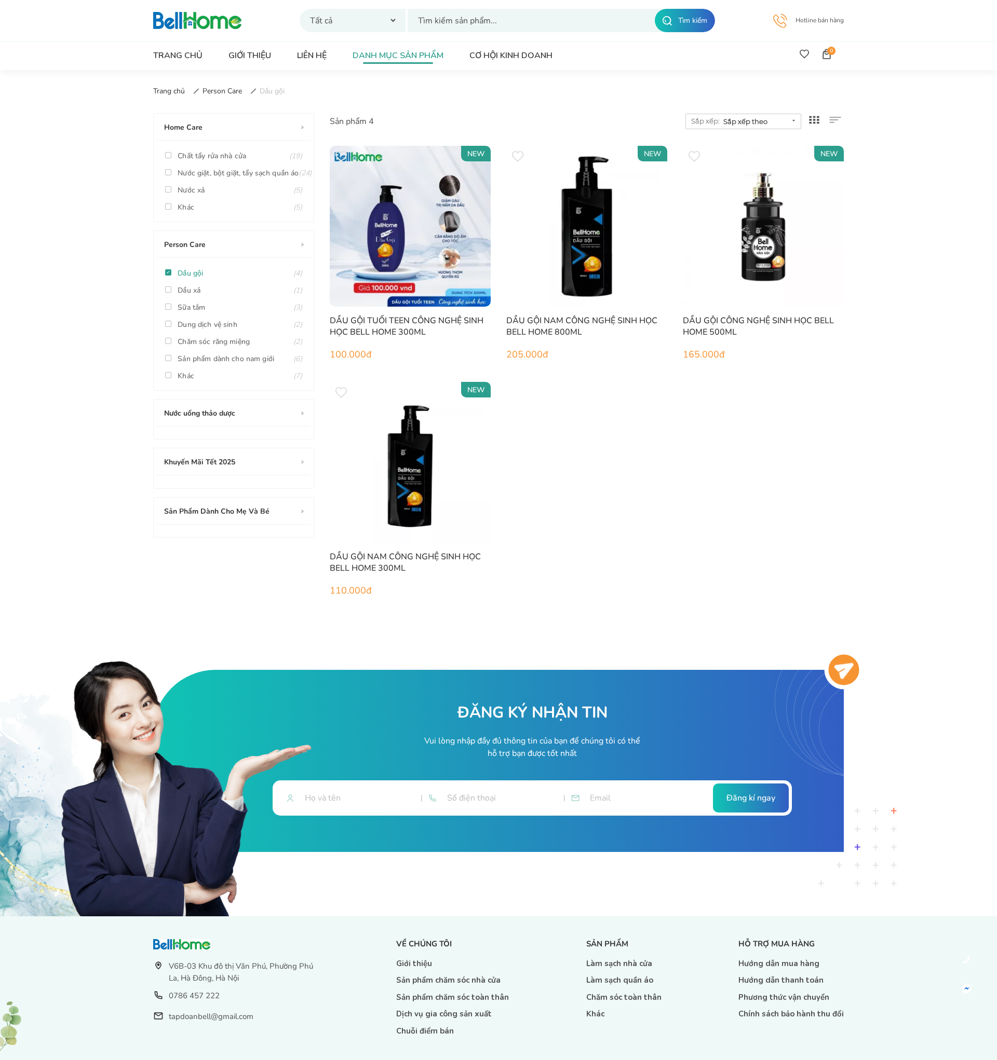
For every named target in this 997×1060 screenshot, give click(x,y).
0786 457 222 (194, 995)
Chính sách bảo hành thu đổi (791, 1014)
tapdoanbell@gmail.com (211, 1016)
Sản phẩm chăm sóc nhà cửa (448, 980)
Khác (595, 1014)
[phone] (966, 960)
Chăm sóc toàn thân (624, 997)
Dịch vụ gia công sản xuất (444, 1014)
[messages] (966, 988)
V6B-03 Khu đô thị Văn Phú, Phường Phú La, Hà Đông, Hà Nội (241, 972)
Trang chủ (170, 91)
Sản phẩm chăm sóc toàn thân (452, 997)
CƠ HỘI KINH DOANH (511, 55)
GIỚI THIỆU (249, 55)
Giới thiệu (414, 963)
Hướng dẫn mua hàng (778, 963)
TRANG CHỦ (178, 55)
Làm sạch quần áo (619, 980)
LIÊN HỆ (312, 55)
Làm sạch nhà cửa (619, 963)
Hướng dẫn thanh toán (781, 980)
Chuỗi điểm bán (425, 1031)
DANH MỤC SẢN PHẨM (398, 55)
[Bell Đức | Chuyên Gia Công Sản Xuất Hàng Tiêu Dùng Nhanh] (197, 20)
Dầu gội (272, 91)
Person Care (223, 91)
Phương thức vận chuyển (783, 997)
